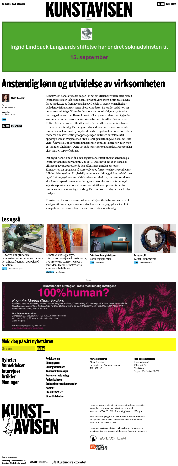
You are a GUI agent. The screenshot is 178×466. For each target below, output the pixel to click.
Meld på (41, 348)
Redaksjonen (53, 358)
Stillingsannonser (55, 367)
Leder (4, 119)
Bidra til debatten (55, 396)
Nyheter (9, 359)
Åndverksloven (54, 379)
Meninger (10, 382)
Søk (168, 3)
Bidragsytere (53, 362)
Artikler (9, 376)
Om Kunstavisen (54, 392)
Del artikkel (16, 125)
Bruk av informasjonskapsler (61, 383)
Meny (173, 3)
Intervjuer (11, 370)
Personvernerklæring (57, 375)
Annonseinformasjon (57, 371)
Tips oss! (161, 3)
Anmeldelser (13, 365)
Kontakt (50, 388)
